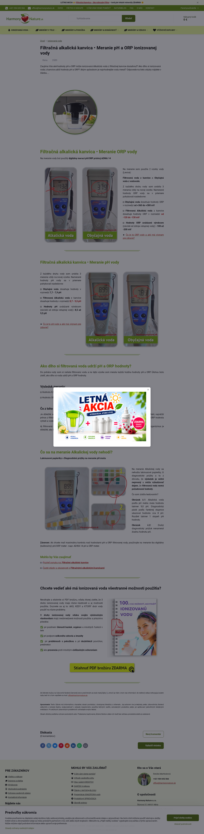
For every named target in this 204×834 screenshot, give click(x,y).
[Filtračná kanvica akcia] (102, 440)
